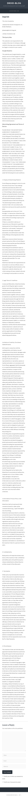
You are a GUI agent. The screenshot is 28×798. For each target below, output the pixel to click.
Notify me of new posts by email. (12, 782)
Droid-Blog (14, 3)
